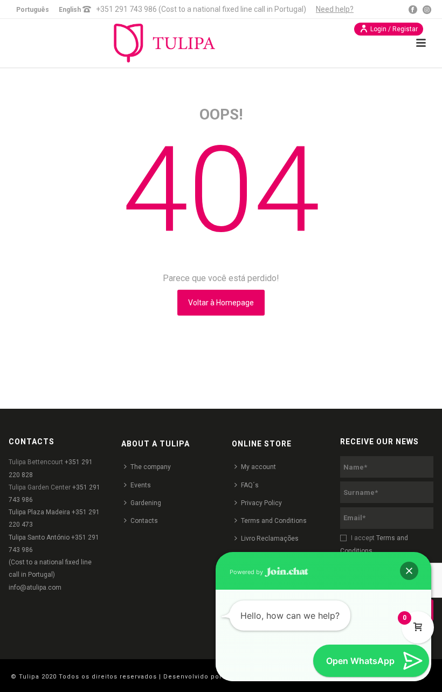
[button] (409, 571)
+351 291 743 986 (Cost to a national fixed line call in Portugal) (201, 9)
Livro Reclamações (270, 538)
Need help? (335, 9)
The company (150, 467)
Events (140, 485)
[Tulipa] (177, 43)
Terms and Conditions (274, 521)
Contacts (144, 521)
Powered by (247, 572)
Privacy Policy (261, 503)
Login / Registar (394, 29)
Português (32, 9)
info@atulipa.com (35, 587)
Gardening (145, 503)
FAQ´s (250, 485)
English (70, 9)
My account (258, 467)
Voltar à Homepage (221, 302)
